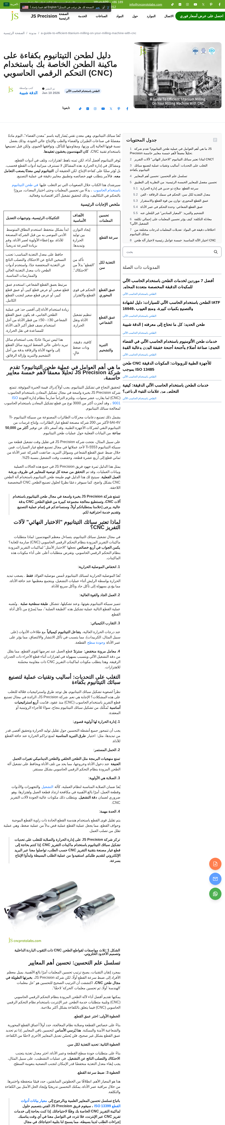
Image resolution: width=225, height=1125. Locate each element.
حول (135, 16)
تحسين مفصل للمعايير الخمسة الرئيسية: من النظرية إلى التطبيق (175, 182)
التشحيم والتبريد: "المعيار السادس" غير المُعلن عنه (172, 213)
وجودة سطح (96, 642)
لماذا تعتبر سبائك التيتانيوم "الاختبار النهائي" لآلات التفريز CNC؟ (173, 159)
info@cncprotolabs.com (145, 4)
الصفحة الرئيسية (64, 16)
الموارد (151, 16)
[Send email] (215, 879)
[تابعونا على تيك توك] (172, 4)
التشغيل (47, 787)
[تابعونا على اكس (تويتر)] (203, 4)
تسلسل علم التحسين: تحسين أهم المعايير (160, 176)
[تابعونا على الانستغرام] (187, 4)
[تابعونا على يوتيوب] (195, 4)
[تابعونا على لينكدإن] (179, 4)
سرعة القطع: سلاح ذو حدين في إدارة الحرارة (169, 188)
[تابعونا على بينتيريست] (211, 4)
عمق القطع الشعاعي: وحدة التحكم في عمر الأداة (171, 207)
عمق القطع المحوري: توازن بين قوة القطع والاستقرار (174, 200)
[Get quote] (215, 864)
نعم (98, 7)
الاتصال (169, 16)
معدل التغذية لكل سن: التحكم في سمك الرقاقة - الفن (175, 194)
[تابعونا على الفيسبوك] (219, 4)
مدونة (32, 33)
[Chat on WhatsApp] (215, 894)
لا (108, 7)
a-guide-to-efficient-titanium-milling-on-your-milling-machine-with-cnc (88, 33)
